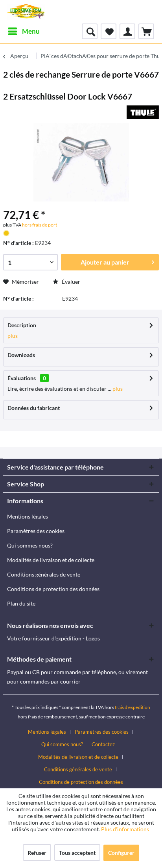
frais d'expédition (132, 707)
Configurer (121, 852)
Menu (31, 31)
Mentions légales (27, 516)
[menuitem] (23, 31)
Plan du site (21, 603)
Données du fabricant (33, 407)
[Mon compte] (127, 31)
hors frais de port (39, 225)
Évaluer (70, 281)
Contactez (103, 744)
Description (21, 325)
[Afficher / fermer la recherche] (90, 31)
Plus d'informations (125, 829)
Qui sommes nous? (30, 545)
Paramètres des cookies (35, 531)
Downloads (21, 355)
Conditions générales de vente (43, 574)
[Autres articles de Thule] (143, 112)
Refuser (37, 852)
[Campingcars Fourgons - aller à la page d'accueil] (26, 12)
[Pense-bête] (108, 31)
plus (12, 335)
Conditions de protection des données (53, 589)
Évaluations (21, 378)
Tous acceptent (77, 852)
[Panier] (146, 31)
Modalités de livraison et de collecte (50, 560)
